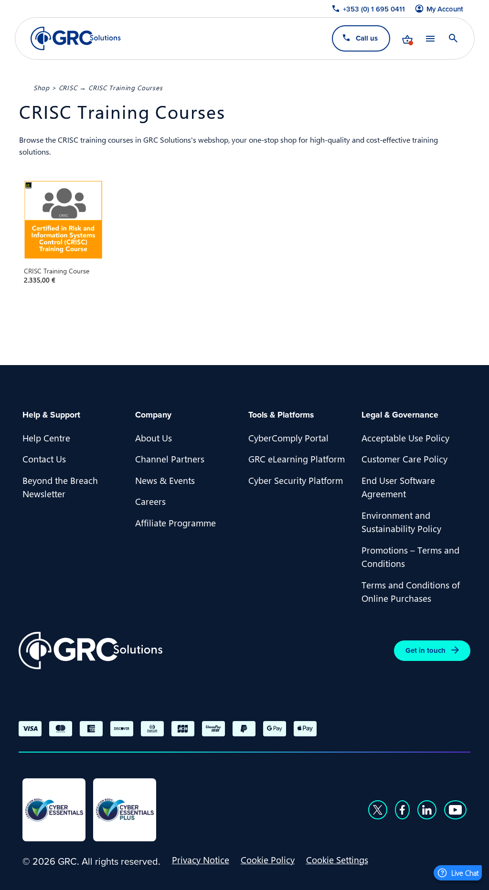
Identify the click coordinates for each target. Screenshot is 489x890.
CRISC (68, 87)
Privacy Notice (200, 859)
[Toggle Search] (452, 38)
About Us (153, 437)
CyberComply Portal (288, 437)
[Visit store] (407, 38)
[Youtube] (455, 809)
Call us (366, 38)
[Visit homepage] (76, 38)
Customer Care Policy (404, 458)
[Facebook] (402, 809)
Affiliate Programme (175, 522)
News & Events (165, 480)
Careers (150, 501)
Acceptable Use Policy (405, 437)
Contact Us (44, 458)
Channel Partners (169, 458)
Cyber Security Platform (295, 480)
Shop (41, 87)
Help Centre (46, 437)
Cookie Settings (337, 859)
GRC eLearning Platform (296, 458)
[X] (377, 809)
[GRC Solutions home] (90, 651)
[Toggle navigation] (430, 38)
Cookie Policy (268, 859)
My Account (444, 9)
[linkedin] (426, 809)
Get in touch (425, 650)
